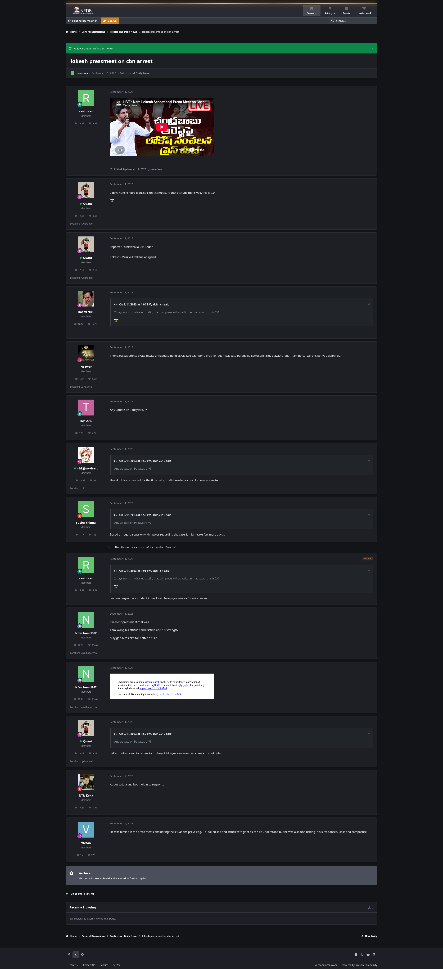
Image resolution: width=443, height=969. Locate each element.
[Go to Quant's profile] (86, 190)
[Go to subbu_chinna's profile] (86, 509)
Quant (87, 203)
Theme (72, 965)
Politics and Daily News (135, 73)
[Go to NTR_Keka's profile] (86, 782)
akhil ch (158, 304)
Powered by (359, 965)
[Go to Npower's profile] (86, 353)
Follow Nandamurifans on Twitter (94, 48)
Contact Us (89, 965)
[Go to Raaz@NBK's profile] (86, 299)
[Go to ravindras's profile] (73, 73)
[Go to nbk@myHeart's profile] (86, 455)
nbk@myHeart (87, 468)
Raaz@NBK (86, 312)
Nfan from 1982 (86, 633)
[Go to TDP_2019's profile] (86, 407)
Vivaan (86, 843)
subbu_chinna (86, 522)
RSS (117, 965)
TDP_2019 (85, 421)
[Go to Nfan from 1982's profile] (86, 620)
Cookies (104, 965)
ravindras (82, 73)
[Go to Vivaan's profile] (86, 830)
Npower (86, 367)
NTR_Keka (86, 795)
